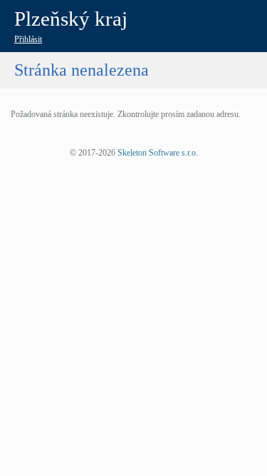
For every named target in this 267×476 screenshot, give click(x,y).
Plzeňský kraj (70, 18)
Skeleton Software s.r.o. (157, 153)
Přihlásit (28, 39)
